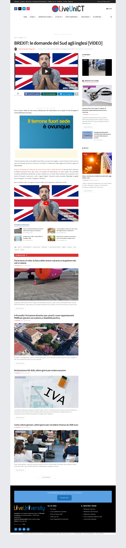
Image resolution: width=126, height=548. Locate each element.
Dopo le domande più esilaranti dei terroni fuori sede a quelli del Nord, (38, 169)
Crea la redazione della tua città (93, 516)
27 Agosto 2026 (99, 140)
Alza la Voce (29, 1)
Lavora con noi (54, 516)
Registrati (70, 1)
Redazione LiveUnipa (90, 514)
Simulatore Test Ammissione (40, 1)
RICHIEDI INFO (64, 498)
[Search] (111, 16)
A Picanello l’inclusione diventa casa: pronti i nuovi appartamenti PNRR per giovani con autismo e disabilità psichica (44, 316)
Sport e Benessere (71, 17)
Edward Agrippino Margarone (27, 49)
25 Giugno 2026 (26, 427)
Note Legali (19, 524)
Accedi (110, 8)
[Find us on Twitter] (20, 8)
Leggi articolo (21, 308)
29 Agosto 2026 (94, 114)
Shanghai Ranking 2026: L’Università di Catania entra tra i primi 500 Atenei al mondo (102, 135)
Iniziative (22, 1)
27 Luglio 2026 (26, 373)
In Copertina (97, 17)
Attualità (58, 17)
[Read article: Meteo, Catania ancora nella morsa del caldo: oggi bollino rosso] (97, 163)
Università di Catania (44, 17)
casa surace (36, 247)
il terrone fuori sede (54, 247)
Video (72, 49)
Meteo (85, 154)
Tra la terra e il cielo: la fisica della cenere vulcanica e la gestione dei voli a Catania (45, 261)
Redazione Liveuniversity (91, 511)
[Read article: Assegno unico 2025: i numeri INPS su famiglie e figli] (18, 238)
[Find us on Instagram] (28, 8)
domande (44, 247)
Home (25, 17)
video (22, 249)
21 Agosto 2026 (26, 265)
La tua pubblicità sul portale (58, 511)
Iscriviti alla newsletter (90, 519)
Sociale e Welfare (55, 49)
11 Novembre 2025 (62, 240)
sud (75, 247)
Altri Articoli (46, 477)
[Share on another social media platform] (76, 94)
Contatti (65, 1)
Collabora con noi (52, 1)
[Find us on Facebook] (15, 8)
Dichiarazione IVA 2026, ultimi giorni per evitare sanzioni (40, 370)
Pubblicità (59, 1)
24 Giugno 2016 (42, 49)
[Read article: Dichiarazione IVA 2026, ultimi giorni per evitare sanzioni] (46, 392)
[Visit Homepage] (68, 9)
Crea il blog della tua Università (59, 519)
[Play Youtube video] (46, 203)
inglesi (64, 247)
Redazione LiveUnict (89, 509)
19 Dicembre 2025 (28, 240)
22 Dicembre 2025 (62, 232)
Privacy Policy (99, 533)
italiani (70, 247)
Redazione (18, 265)
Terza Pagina (85, 17)
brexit (19, 247)
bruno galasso (27, 247)
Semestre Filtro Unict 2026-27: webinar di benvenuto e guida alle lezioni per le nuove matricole (94, 110)
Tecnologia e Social (66, 49)
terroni (17, 249)
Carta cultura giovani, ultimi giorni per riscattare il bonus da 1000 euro (46, 424)
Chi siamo (53, 509)
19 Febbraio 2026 (28, 232)
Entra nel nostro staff (56, 514)
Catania (32, 17)
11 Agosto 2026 (26, 320)
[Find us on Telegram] (24, 8)
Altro (26, 37)
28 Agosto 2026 (94, 180)
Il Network (16, 1)
